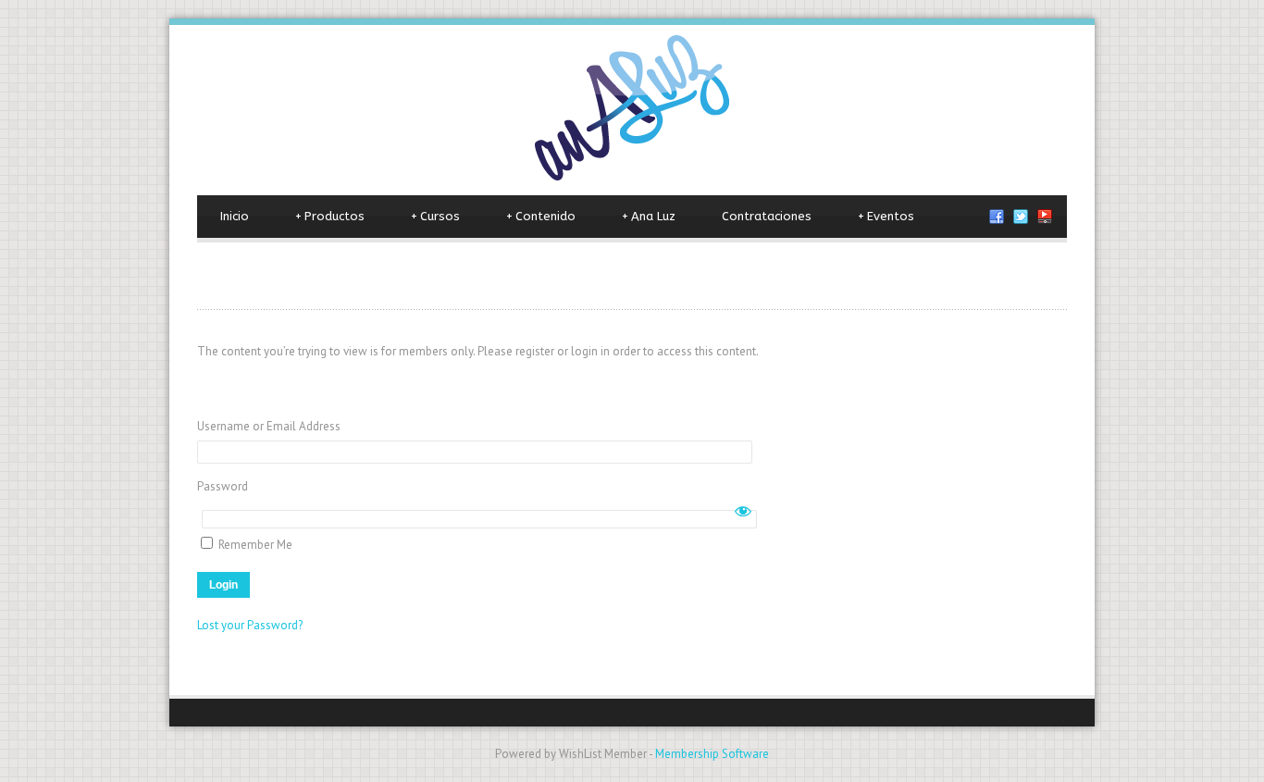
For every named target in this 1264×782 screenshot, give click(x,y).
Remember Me (254, 544)
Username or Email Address (269, 426)
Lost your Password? (250, 625)
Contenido (541, 216)
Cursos (435, 216)
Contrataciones (767, 216)
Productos (330, 216)
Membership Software (712, 754)
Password (222, 486)
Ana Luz (648, 216)
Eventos (886, 216)
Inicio (234, 216)
